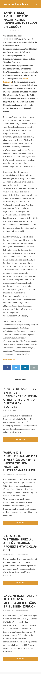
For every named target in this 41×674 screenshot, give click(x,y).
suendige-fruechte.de (16, 4)
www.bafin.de (9, 360)
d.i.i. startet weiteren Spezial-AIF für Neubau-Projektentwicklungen (20, 543)
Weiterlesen (20, 439)
